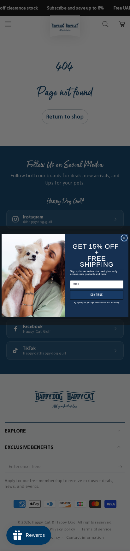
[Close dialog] (124, 238)
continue (97, 295)
